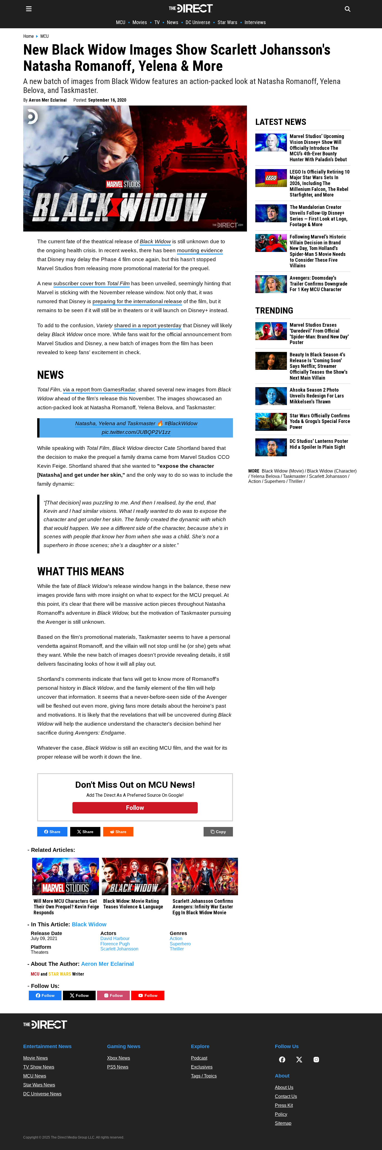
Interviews (255, 22)
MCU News (34, 1076)
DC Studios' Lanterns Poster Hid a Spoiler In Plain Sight (319, 444)
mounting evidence (200, 250)
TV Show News (38, 1067)
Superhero (180, 943)
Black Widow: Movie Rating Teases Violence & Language (133, 904)
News (172, 22)
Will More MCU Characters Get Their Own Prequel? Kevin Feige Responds (66, 906)
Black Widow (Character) (332, 471)
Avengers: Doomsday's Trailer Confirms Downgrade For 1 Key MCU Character (318, 283)
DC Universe (198, 22)
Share (54, 831)
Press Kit (284, 1105)
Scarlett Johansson (119, 948)
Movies (140, 22)
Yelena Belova (265, 476)
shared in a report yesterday (147, 325)
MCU (120, 22)
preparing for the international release (137, 301)
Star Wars (227, 22)
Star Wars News (39, 1085)
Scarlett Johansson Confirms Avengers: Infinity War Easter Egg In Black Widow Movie (203, 906)
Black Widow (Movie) (283, 471)
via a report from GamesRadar (99, 389)
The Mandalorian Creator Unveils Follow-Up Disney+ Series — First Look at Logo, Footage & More (319, 215)
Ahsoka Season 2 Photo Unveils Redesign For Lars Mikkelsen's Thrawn (317, 395)
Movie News (35, 1058)
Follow (48, 995)
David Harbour (114, 938)
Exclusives (202, 1067)
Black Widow (89, 924)
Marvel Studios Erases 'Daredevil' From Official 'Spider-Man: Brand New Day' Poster (319, 333)
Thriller (177, 948)
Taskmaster (294, 476)
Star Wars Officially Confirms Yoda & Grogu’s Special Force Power (320, 421)
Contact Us (286, 1096)
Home (28, 36)
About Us (284, 1087)
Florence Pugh (115, 943)
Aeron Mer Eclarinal (48, 100)
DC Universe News (42, 1093)
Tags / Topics (204, 1076)
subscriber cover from (91, 283)
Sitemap (283, 1123)
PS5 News (117, 1067)
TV (157, 22)
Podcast (199, 1058)
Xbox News (118, 1058)
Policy (281, 1114)
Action (176, 938)
